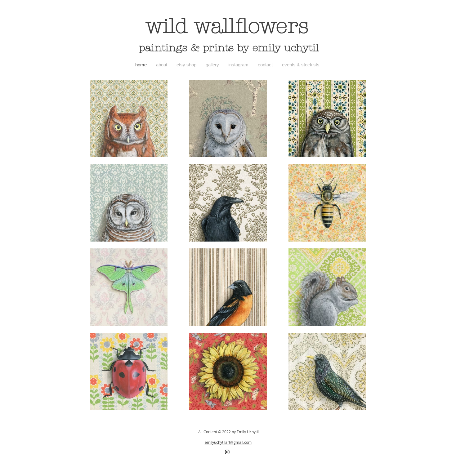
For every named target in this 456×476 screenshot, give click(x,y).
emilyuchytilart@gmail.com (228, 442)
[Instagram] (227, 452)
